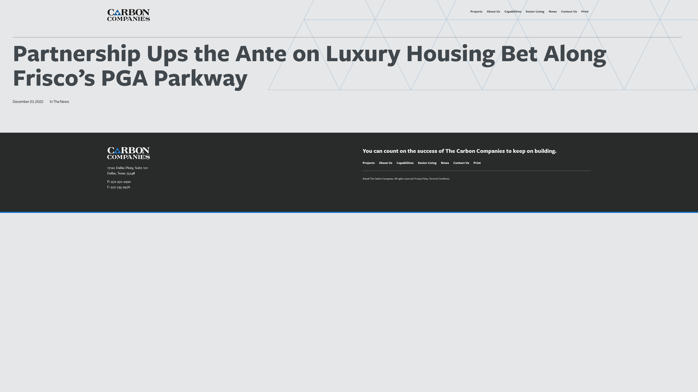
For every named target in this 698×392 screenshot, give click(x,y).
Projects (476, 11)
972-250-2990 (121, 181)
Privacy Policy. (421, 178)
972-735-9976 (120, 186)
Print (585, 11)
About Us (493, 11)
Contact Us (569, 11)
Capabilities (512, 11)
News (553, 11)
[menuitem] (476, 11)
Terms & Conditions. (439, 178)
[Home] (128, 15)
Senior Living (535, 11)
